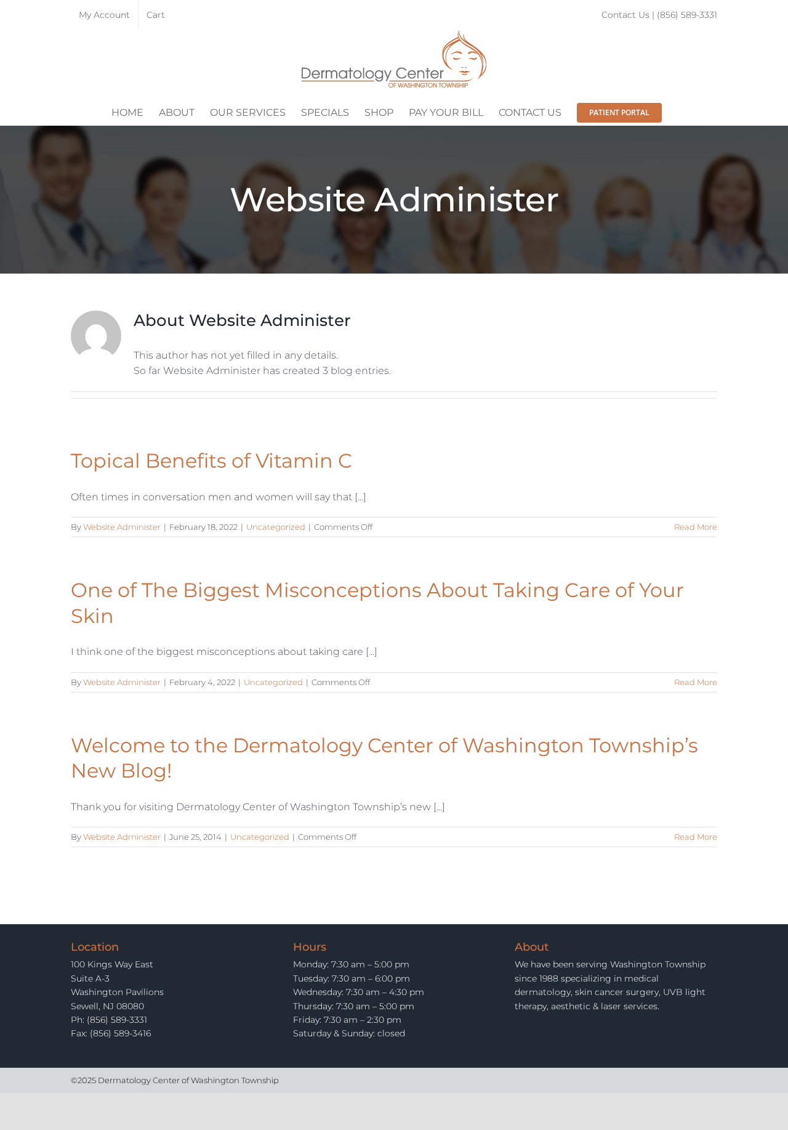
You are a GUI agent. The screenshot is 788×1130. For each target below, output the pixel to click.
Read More (695, 527)
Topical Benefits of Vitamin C (211, 461)
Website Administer (122, 527)
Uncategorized (275, 527)
